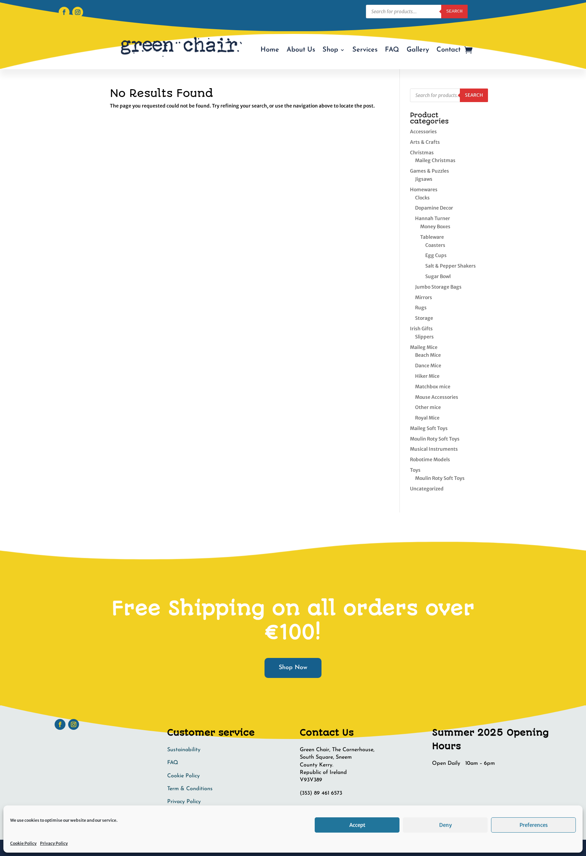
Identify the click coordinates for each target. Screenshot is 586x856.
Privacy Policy (54, 843)
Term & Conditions (190, 789)
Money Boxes (435, 226)
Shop (330, 49)
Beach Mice (428, 355)
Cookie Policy (23, 843)
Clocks (422, 198)
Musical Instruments (434, 449)
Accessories (423, 132)
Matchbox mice (432, 387)
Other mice (428, 407)
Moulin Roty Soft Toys (435, 439)
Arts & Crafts (425, 142)
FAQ (392, 49)
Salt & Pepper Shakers (450, 266)
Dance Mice (428, 366)
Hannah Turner (432, 218)
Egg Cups (436, 255)
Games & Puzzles (429, 171)
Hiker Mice (427, 376)
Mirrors (423, 297)
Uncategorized (427, 489)
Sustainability (183, 750)
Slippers (424, 337)
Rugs (421, 308)
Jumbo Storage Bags (438, 287)
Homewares (423, 190)
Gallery (418, 49)
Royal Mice (427, 418)
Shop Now (293, 668)
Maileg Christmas (435, 160)
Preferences (534, 825)
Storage (424, 318)
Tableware (432, 237)
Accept (357, 825)
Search (454, 11)
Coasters (435, 245)
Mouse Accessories (436, 397)
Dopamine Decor (434, 208)
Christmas (422, 153)
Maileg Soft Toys (429, 428)
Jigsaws (423, 179)
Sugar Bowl (438, 276)
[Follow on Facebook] (64, 12)
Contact (448, 49)
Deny (445, 825)
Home (269, 49)
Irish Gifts (421, 329)
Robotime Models (430, 459)
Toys (415, 470)
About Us (301, 49)
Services (364, 49)
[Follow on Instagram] (77, 12)
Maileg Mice (423, 347)
